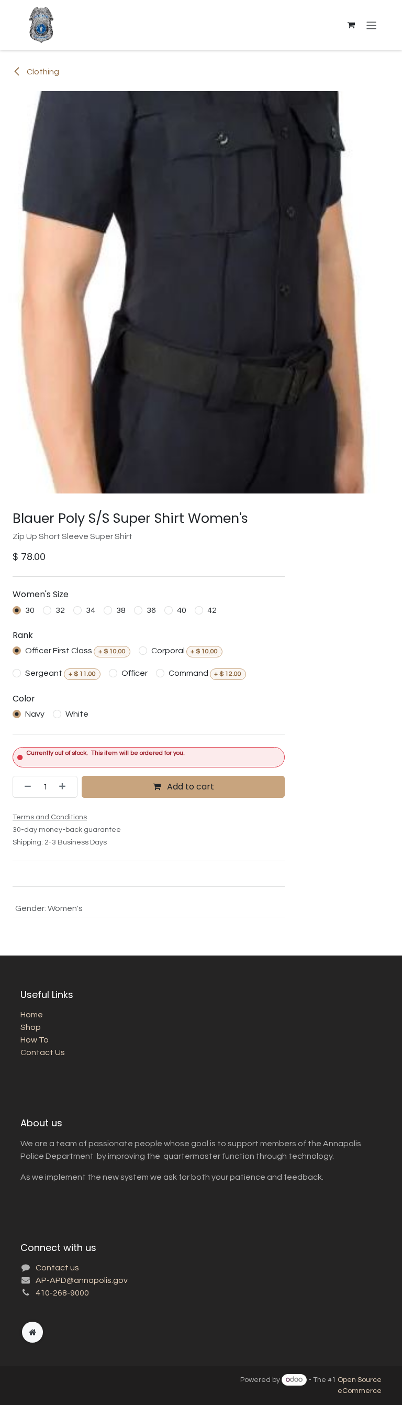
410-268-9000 (62, 1293)
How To (34, 1040)
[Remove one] (24, 786)
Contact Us (42, 1052)
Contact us (57, 1268)
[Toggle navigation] (371, 25)
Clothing (42, 72)
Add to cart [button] (189, 787)
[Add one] (65, 786)
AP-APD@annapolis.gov (82, 1280)
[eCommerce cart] (351, 25)
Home (31, 1015)
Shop (30, 1027)
